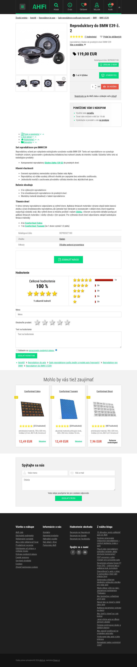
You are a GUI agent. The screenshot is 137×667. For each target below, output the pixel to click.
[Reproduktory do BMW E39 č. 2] (41, 49)
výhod (113, 96)
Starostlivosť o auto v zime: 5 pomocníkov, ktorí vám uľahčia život (108, 574)
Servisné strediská (23, 560)
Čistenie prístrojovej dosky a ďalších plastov (109, 626)
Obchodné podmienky (25, 535)
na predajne (104, 120)
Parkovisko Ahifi (49, 545)
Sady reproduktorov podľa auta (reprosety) (74, 18)
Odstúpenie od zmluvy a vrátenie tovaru (26, 549)
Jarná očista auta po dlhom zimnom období (108, 620)
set (98, 86)
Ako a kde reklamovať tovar (27, 542)
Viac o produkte (77, 44)
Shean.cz (56, 660)
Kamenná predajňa (50, 535)
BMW (95, 18)
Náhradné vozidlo (50, 539)
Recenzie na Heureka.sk (80, 532)
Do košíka (112, 86)
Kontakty (46, 532)
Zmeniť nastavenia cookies (27, 567)
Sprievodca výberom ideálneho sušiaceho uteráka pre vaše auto (108, 582)
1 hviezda (37, 322)
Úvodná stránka (21, 18)
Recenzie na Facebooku (80, 539)
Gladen (62, 239)
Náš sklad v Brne (50, 542)
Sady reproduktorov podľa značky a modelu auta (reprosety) (74, 362)
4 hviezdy (60, 322)
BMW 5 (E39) (104, 18)
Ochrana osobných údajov (26, 554)
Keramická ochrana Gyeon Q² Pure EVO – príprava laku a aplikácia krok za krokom (109, 565)
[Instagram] (79, 552)
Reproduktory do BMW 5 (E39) (39, 366)
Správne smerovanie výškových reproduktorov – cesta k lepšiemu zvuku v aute (108, 542)
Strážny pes (111, 75)
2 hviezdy (45, 322)
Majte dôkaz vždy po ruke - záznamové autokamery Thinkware (108, 590)
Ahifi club (19, 532)
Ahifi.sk (42, 660)
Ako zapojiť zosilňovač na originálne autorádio (107, 632)
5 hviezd (67, 322)
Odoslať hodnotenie (26, 356)
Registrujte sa (80, 96)
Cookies (19, 564)
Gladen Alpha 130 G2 (54, 162)
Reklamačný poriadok (24, 539)
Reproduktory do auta (47, 18)
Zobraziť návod (70, 259)
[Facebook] (73, 552)
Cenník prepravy (22, 557)
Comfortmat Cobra (33, 223)
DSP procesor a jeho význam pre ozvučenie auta (108, 558)
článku (79, 212)
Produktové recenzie (24, 545)
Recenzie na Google (78, 535)
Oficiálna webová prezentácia (71, 245)
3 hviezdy (52, 322)
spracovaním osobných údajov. (41, 350)
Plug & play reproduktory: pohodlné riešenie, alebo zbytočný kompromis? (107, 551)
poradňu (90, 113)
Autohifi (33, 18)
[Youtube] (85, 552)
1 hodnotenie (90, 37)
